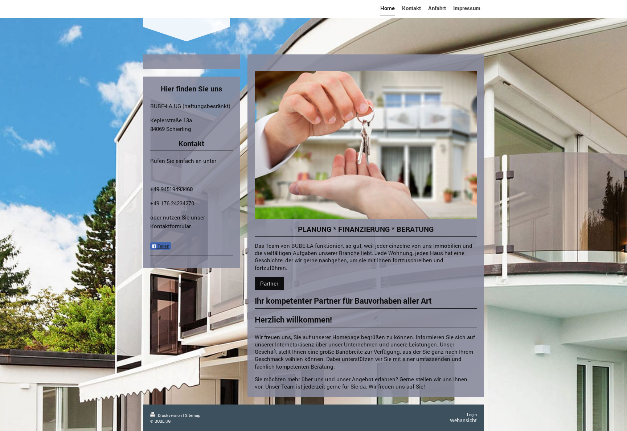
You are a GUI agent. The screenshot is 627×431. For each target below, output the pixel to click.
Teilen (162, 246)
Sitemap (192, 415)
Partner (269, 283)
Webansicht (463, 420)
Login (472, 414)
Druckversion (170, 415)
